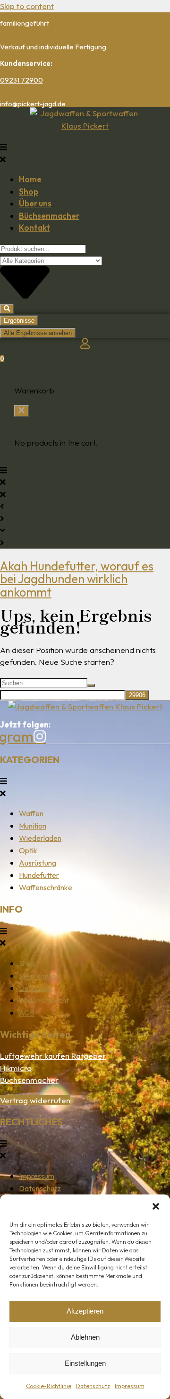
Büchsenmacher (29, 1080)
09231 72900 (21, 79)
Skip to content (27, 6)
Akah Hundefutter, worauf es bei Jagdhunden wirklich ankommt (76, 579)
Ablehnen (85, 1337)
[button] (156, 1206)
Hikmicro (16, 1068)
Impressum (129, 1386)
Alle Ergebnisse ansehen (38, 332)
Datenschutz (93, 1386)
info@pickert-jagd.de (33, 103)
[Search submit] (7, 309)
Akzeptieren (85, 1311)
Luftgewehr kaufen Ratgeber (53, 1056)
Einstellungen (85, 1363)
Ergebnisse (19, 320)
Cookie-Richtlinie (48, 1386)
